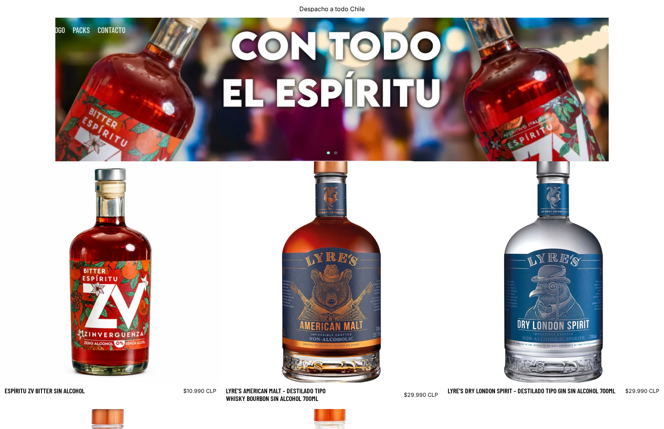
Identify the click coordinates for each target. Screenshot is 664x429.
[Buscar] (607, 30)
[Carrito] (640, 30)
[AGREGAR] (209, 371)
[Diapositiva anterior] (66, 80)
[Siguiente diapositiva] (597, 80)
